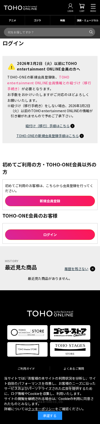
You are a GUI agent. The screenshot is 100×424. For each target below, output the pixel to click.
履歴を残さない (76, 268)
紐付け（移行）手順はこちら (47, 125)
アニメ (12, 20)
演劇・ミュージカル (88, 20)
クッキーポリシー (41, 408)
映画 (62, 20)
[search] (91, 32)
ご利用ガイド (26, 368)
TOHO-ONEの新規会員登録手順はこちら (48, 135)
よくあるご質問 (74, 368)
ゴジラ (37, 20)
